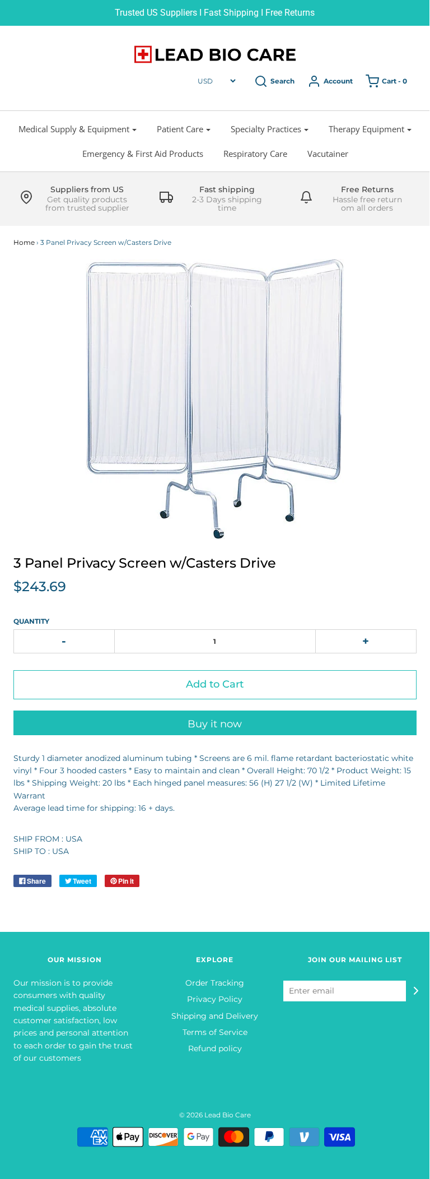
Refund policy (215, 1048)
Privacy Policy (214, 999)
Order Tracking (214, 983)
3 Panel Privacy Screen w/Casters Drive (144, 563)
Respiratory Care (255, 153)
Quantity (31, 621)
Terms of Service (215, 1032)
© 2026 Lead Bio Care (215, 1115)
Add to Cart (215, 684)
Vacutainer (327, 153)
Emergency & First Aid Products (142, 153)
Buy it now (215, 724)
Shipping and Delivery (214, 1016)
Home (24, 242)
